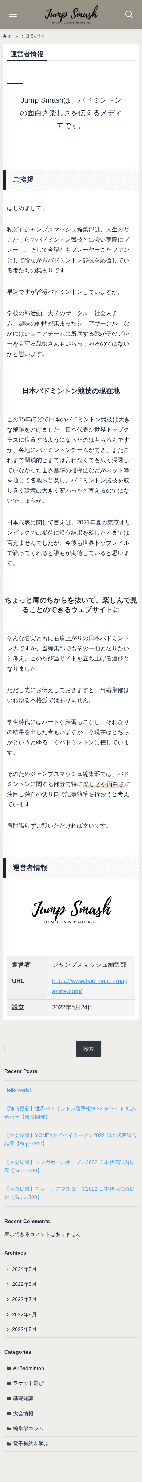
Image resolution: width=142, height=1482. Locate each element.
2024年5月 (24, 1269)
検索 (88, 1049)
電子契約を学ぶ (31, 1443)
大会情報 (23, 1413)
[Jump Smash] (71, 14)
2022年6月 (24, 1314)
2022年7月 (24, 1299)
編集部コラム (28, 1428)
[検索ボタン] (129, 14)
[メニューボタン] (12, 14)
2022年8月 (24, 1284)
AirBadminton (28, 1368)
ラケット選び (28, 1383)
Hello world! (17, 1090)
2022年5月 (24, 1329)
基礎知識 (23, 1398)
